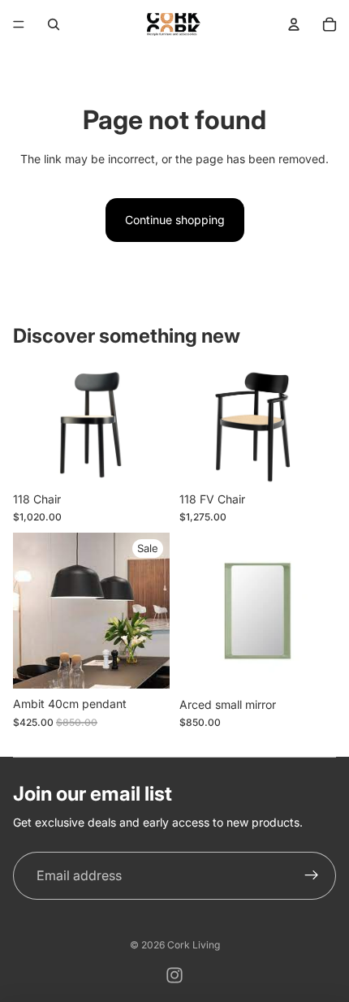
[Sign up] (312, 876)
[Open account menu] (294, 24)
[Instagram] (174, 975)
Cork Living (193, 945)
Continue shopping (175, 220)
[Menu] (18, 24)
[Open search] (53, 24)
